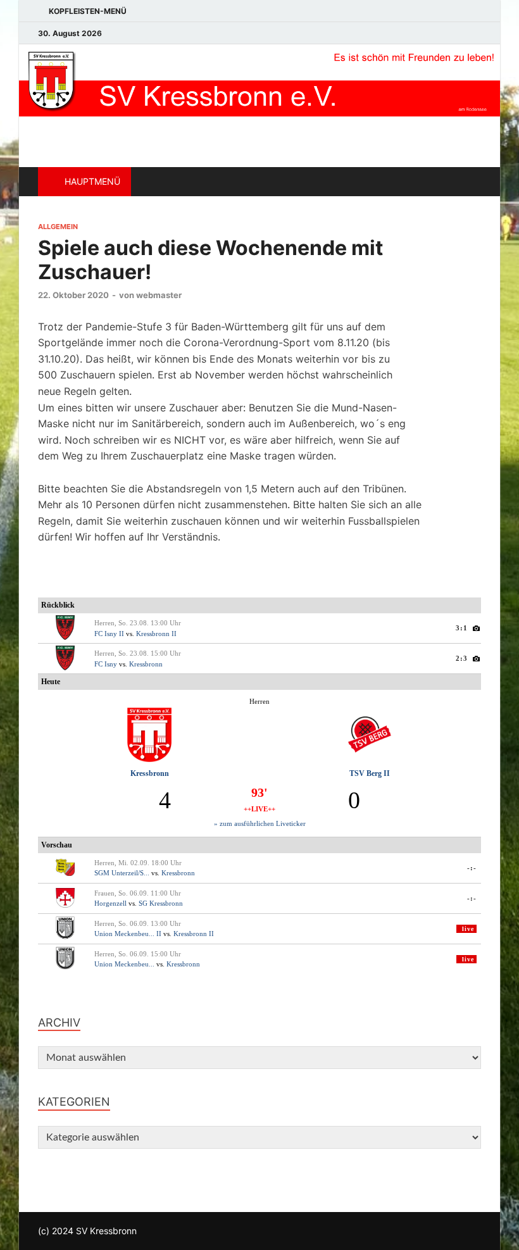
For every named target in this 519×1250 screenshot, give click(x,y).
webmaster (159, 295)
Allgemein (58, 226)
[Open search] (468, 181)
